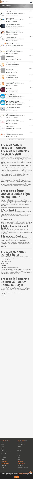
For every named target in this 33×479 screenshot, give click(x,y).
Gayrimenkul (3, 457)
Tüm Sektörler (4, 461)
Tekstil (2, 450)
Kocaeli (19, 452)
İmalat (2, 459)
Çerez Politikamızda (23, 473)
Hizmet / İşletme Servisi (6, 452)
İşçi (1, 471)
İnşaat (2, 444)
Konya (18, 459)
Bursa (18, 453)
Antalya (19, 450)
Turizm (2, 446)
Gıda (2, 448)
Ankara (19, 446)
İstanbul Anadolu (21, 444)
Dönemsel (19, 469)
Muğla (18, 455)
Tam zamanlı (20, 465)
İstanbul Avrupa (20, 443)
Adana (18, 457)
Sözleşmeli (19, 471)
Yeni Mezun (3, 465)
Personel (3, 469)
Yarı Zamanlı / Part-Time (22, 467)
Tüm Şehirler (20, 461)
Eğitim (2, 443)
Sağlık (2, 455)
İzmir (18, 448)
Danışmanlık (3, 453)
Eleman (2, 467)
